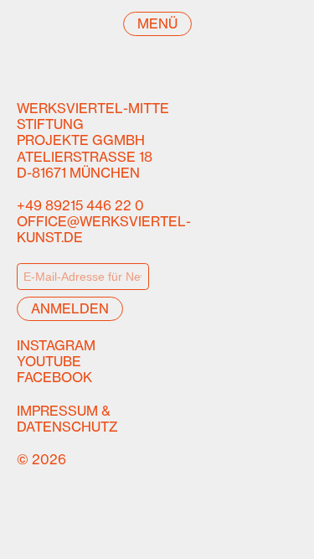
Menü (157, 23)
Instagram (56, 345)
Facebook (54, 377)
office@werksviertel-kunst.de (104, 229)
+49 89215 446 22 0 (80, 205)
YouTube (49, 361)
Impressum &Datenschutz (67, 418)
